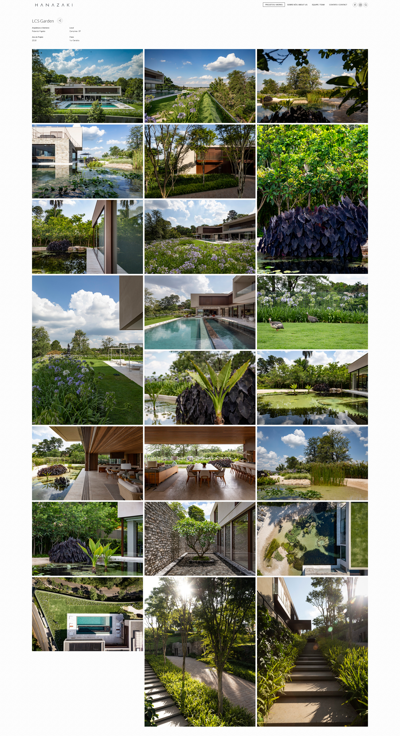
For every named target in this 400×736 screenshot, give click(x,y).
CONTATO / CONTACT (338, 5)
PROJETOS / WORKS (273, 5)
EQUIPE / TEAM (318, 5)
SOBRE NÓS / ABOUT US (297, 5)
